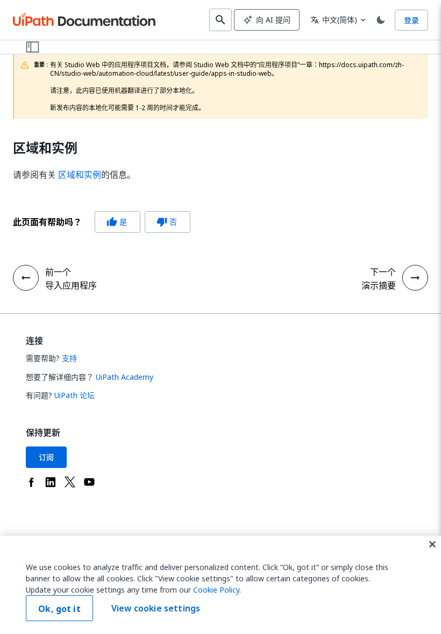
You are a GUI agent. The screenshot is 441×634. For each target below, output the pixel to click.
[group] (101, 222)
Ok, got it (59, 608)
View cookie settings (155, 608)
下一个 (383, 271)
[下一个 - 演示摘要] (415, 278)
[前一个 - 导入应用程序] (26, 278)
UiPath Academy (124, 377)
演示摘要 (378, 285)
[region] (220, 585)
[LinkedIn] (50, 482)
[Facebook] (31, 482)
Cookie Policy (216, 589)
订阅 (46, 457)
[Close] (432, 544)
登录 (411, 20)
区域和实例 (45, 148)
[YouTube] (89, 482)
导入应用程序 (71, 285)
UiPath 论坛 (74, 395)
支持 (69, 358)
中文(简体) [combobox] (333, 19)
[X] (70, 482)
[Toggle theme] (380, 19)
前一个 (58, 271)
